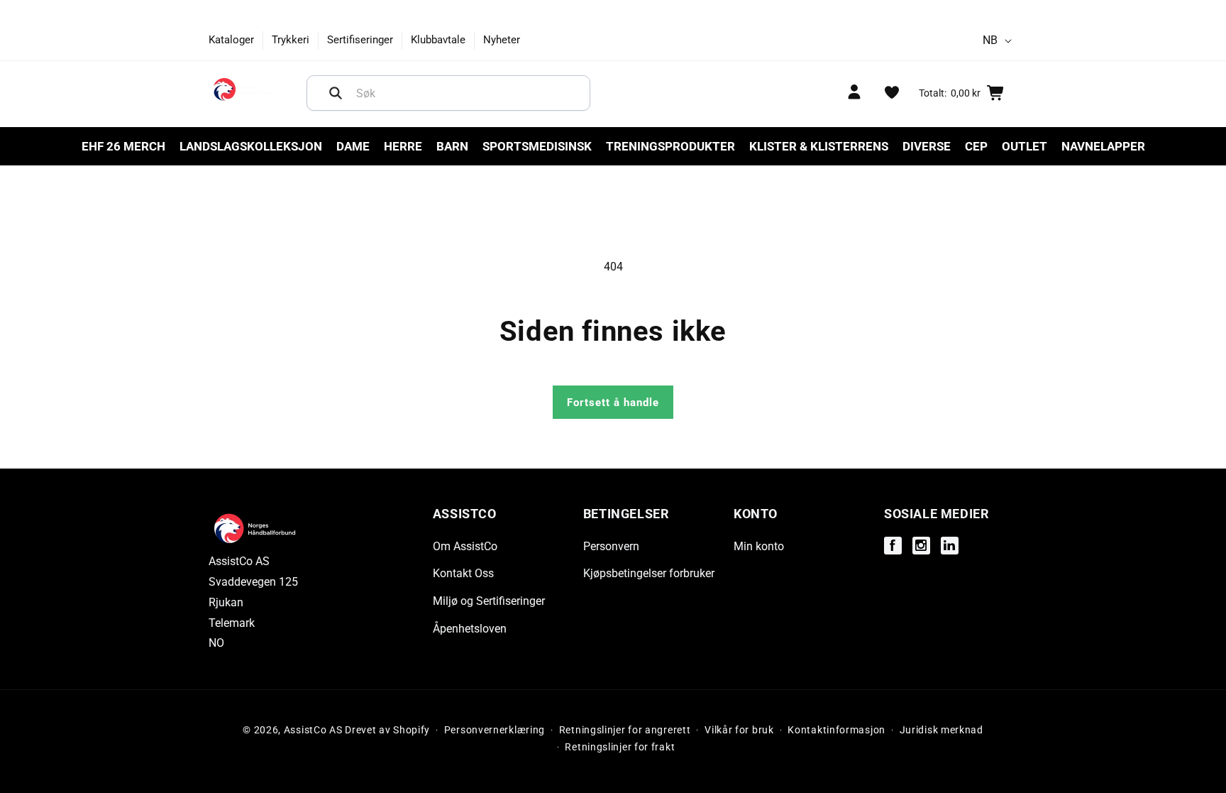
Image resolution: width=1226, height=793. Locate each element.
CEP (976, 146)
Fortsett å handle (613, 402)
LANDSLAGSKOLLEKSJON (251, 146)
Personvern (611, 546)
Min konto (759, 546)
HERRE (403, 146)
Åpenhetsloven (470, 628)
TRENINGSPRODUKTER (670, 146)
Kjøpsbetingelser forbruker (648, 573)
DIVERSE (926, 146)
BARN (452, 146)
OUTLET (1024, 146)
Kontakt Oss (463, 573)
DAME (353, 146)
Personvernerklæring (494, 729)
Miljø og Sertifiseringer (489, 601)
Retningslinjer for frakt (620, 747)
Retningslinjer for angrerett (625, 729)
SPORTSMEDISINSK (537, 146)
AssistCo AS (313, 729)
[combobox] (448, 93)
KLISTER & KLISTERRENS (818, 146)
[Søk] (335, 93)
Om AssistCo (465, 546)
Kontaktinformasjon (836, 729)
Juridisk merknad (941, 729)
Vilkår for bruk (739, 729)
